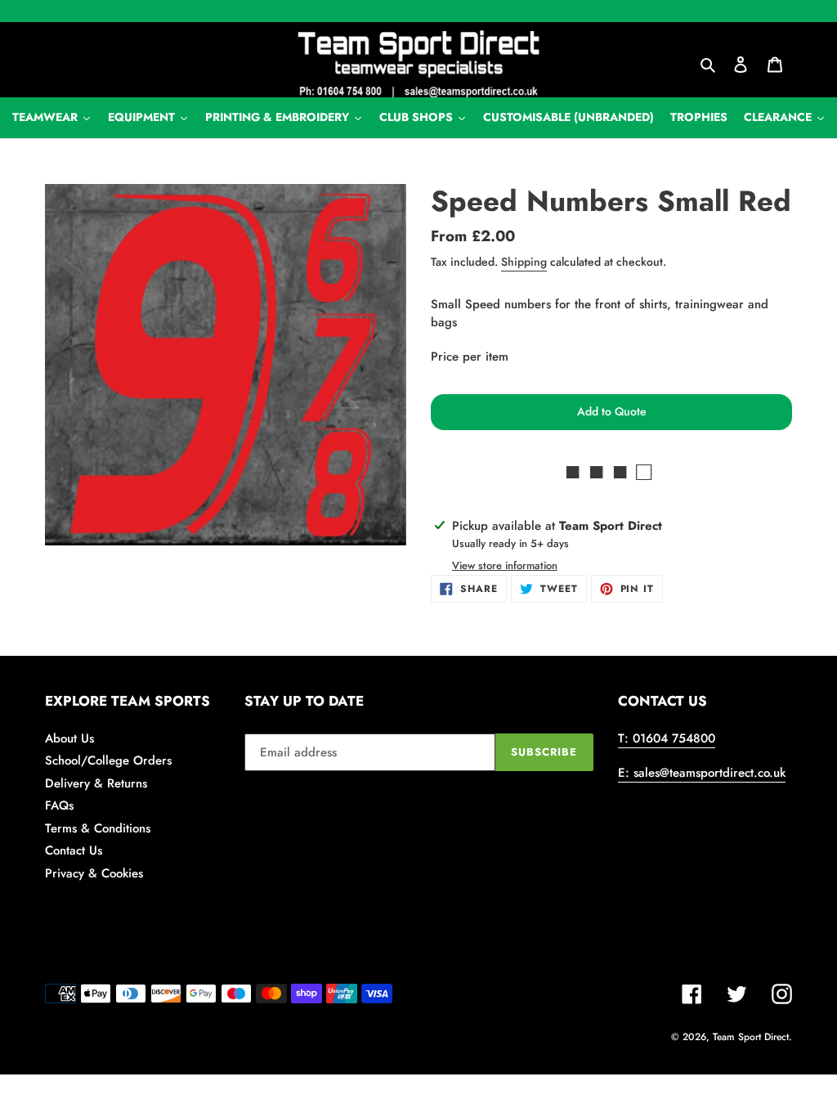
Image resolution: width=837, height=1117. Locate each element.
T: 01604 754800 (666, 738)
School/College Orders (108, 760)
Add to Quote (612, 411)
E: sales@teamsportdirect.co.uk (702, 773)
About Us (69, 738)
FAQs (59, 805)
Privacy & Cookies (94, 873)
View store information (504, 565)
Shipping (524, 261)
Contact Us (73, 850)
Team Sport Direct (751, 1037)
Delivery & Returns (96, 783)
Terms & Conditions (97, 828)
